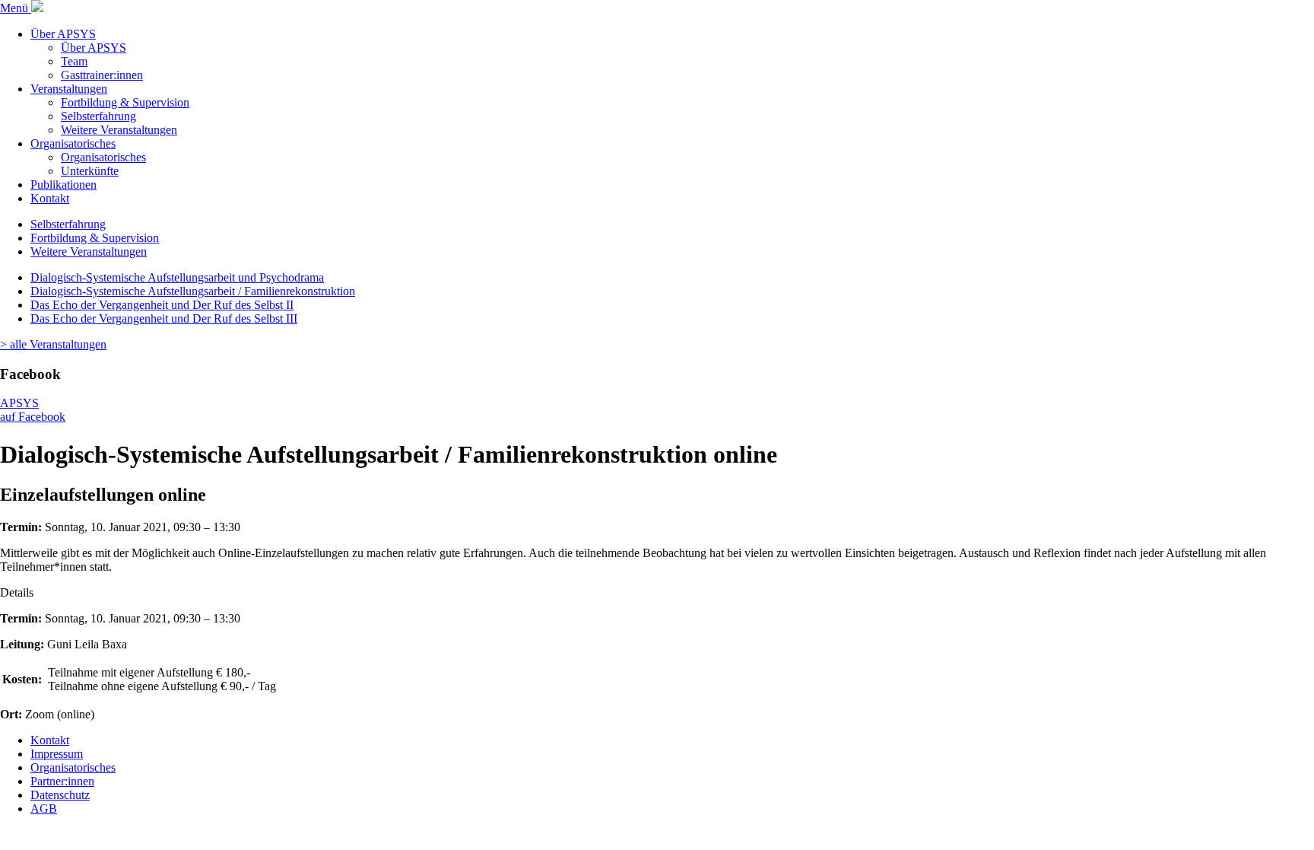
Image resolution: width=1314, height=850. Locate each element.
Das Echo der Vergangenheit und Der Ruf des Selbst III (163, 318)
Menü (15, 8)
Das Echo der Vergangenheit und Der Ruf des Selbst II (162, 304)
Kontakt (49, 198)
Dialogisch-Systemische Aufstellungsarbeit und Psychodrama (177, 277)
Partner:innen (62, 781)
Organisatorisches (73, 143)
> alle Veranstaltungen (53, 344)
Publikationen (63, 184)
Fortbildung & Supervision (125, 102)
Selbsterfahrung (98, 116)
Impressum (56, 753)
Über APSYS (63, 33)
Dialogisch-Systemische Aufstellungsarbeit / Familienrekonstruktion (192, 291)
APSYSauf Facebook (32, 409)
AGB (43, 808)
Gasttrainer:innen (102, 74)
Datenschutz (60, 794)
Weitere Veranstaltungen (119, 129)
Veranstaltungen (68, 88)
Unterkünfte (90, 170)
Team (74, 61)
